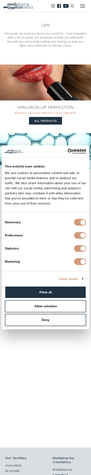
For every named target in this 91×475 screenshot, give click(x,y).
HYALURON (13, 465)
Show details (68, 279)
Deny (45, 320)
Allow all (45, 292)
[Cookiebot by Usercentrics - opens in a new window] (67, 151)
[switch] (80, 235)
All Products (45, 120)
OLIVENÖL (12, 471)
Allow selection (45, 306)
